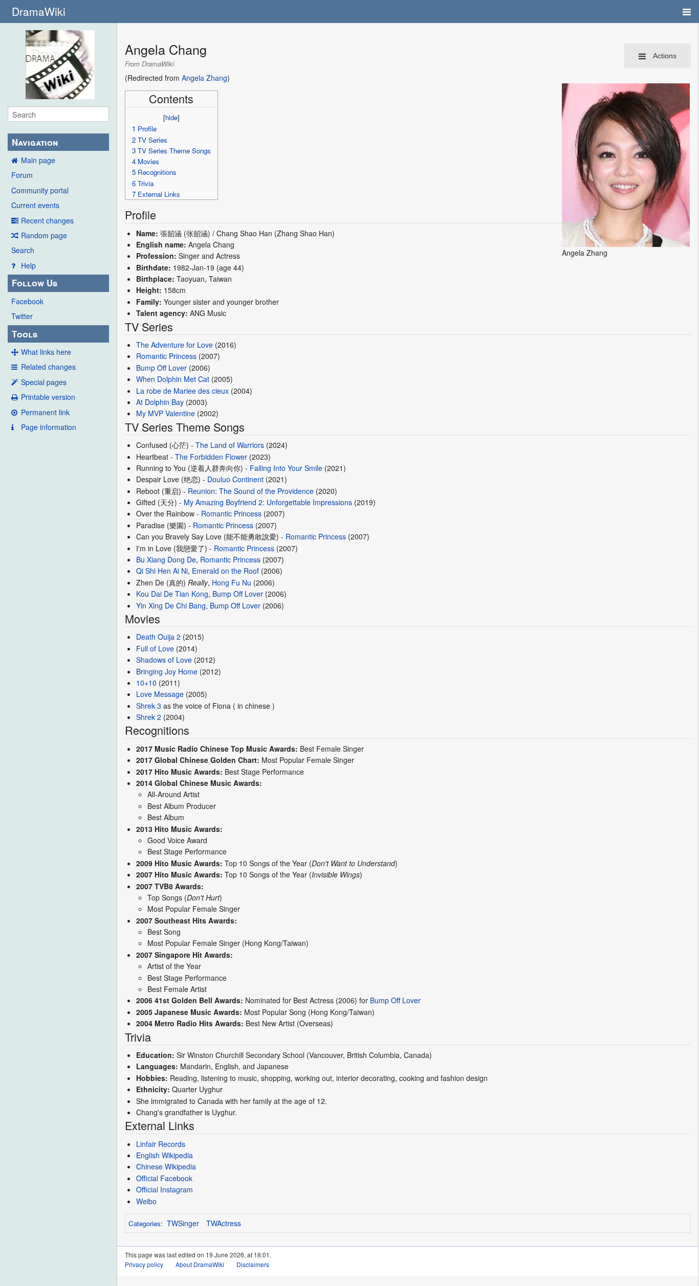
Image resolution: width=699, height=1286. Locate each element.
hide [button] (171, 117)
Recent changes (47, 220)
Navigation (35, 142)
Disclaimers (252, 1264)
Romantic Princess (166, 356)
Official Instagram (164, 1189)
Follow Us (34, 283)
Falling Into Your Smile (286, 468)
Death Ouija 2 (158, 636)
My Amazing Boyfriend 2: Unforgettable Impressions (268, 502)
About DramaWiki (200, 1264)
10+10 (146, 683)
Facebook (27, 301)
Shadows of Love (164, 660)
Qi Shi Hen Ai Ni (162, 571)
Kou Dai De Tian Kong (172, 594)
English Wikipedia (164, 1155)
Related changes (48, 367)
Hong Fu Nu (231, 582)
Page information (48, 427)
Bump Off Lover (161, 368)
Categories (144, 1223)
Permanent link (45, 412)
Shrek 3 (148, 706)
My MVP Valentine (165, 413)
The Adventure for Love (174, 345)
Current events (35, 205)
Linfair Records (160, 1144)
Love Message (160, 694)
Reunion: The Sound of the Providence (251, 491)
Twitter (22, 316)
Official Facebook (164, 1178)
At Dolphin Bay (160, 402)
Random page (44, 235)
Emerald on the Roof (225, 571)
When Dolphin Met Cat (172, 379)
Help (28, 265)
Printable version (48, 397)
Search (22, 250)
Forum (22, 175)
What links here (46, 352)
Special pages (44, 382)
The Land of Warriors (229, 445)
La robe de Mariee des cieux (182, 391)
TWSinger (183, 1223)
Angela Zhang (204, 78)
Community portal (40, 190)
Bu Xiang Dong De (166, 559)
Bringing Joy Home (167, 671)
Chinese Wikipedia (166, 1166)
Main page (38, 160)
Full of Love (155, 648)
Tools (24, 334)
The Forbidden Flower (211, 457)
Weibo (146, 1201)
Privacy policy (144, 1264)
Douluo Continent (235, 479)
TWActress (223, 1223)
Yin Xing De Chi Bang (171, 605)
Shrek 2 (148, 717)
